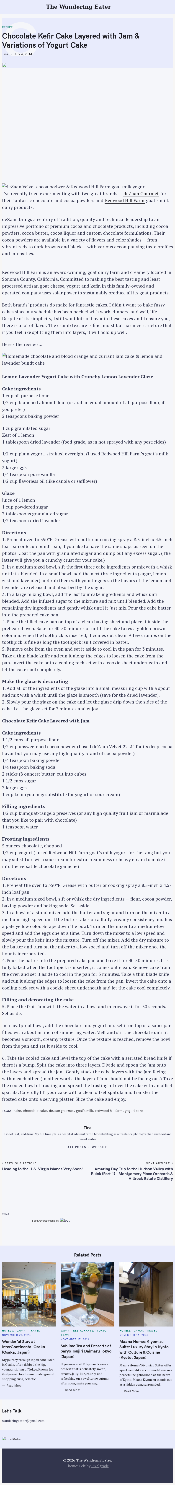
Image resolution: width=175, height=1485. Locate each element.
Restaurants (83, 1330)
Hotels (7, 1330)
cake (17, 1111)
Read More (14, 1385)
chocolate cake (35, 1111)
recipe (7, 27)
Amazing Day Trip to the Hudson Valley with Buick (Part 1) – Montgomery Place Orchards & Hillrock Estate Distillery (132, 1173)
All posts (76, 1147)
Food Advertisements (44, 1220)
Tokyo (102, 1330)
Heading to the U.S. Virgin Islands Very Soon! (42, 1168)
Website (100, 1147)
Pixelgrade (100, 1465)
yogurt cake (134, 1111)
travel (34, 1330)
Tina (5, 54)
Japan (21, 1330)
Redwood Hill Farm (124, 200)
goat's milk (84, 1111)
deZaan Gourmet (141, 193)
